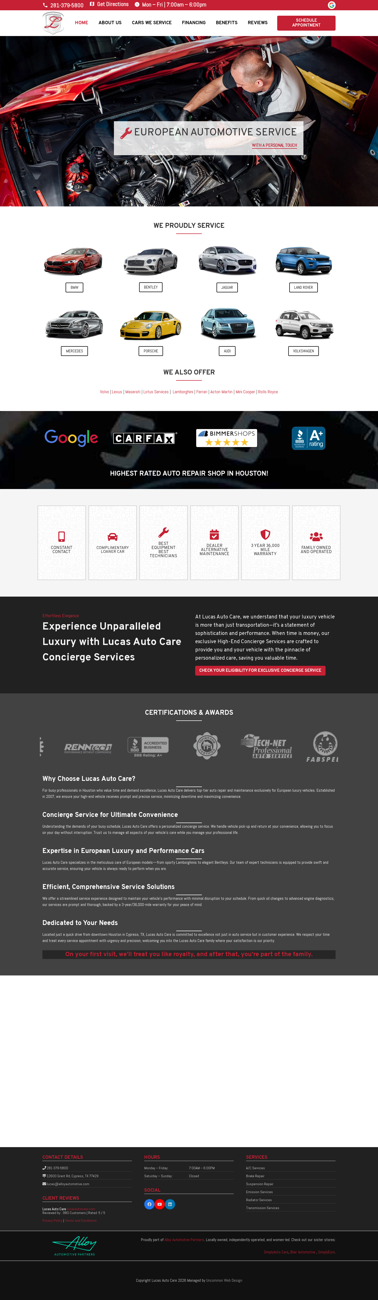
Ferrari (201, 392)
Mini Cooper (245, 392)
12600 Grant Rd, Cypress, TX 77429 (72, 1176)
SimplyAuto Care (276, 1252)
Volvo (104, 392)
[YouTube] (160, 1204)
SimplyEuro (326, 1252)
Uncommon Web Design (224, 1280)
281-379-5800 (57, 1168)
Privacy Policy (52, 1220)
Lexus (117, 392)
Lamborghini (183, 392)
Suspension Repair (259, 1184)
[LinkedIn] (170, 1204)
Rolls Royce (268, 392)
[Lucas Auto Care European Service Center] (53, 23)
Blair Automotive (303, 1252)
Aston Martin (221, 392)
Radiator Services (259, 1200)
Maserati (132, 392)
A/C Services (255, 1168)
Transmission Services (262, 1208)
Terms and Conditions (81, 1220)
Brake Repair (255, 1176)
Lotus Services (156, 392)
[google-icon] (332, 5)
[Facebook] (149, 1204)
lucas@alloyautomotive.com (68, 1184)
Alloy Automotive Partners (184, 1239)
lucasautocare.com (81, 1209)
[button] (126, 23)
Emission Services (259, 1192)
